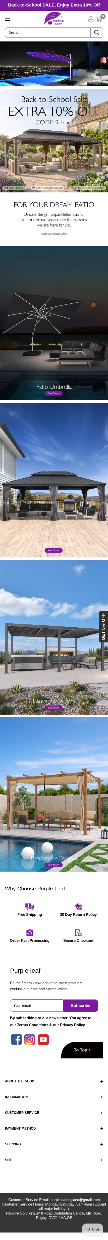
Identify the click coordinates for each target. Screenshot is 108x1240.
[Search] (96, 32)
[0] (99, 19)
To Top (82, 1050)
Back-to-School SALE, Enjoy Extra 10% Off (54, 4)
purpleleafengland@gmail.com (75, 1200)
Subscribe (80, 1005)
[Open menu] (7, 19)
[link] (54, 92)
